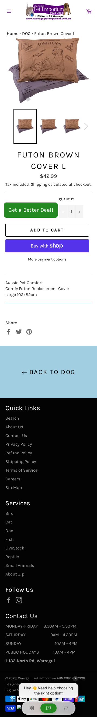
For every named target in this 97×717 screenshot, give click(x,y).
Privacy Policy (18, 444)
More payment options (47, 259)
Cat (8, 522)
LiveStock (14, 548)
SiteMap (13, 487)
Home (12, 33)
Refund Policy (18, 452)
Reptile (12, 556)
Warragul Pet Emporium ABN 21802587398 (51, 678)
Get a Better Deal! (30, 210)
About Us (14, 426)
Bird (9, 513)
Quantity (66, 199)
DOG (26, 33)
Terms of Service (21, 470)
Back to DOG (51, 372)
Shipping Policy (20, 461)
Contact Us (16, 435)
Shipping (39, 184)
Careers (12, 478)
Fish (9, 539)
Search (12, 418)
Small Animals (19, 565)
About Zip (14, 574)
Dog (9, 530)
